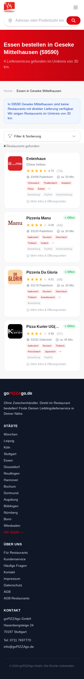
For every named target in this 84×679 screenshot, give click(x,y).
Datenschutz (13, 585)
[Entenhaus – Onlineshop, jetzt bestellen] (42, 180)
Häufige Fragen (15, 565)
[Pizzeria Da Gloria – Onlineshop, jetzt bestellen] (42, 291)
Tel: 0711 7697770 (17, 640)
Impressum (12, 579)
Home (8, 91)
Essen (8, 460)
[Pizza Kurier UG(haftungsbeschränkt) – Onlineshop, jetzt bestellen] (42, 345)
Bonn (7, 519)
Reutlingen (12, 473)
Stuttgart (10, 454)
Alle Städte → (14, 532)
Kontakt (9, 572)
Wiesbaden (12, 525)
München (11, 434)
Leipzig (9, 441)
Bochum (10, 486)
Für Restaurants (16, 552)
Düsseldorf (12, 467)
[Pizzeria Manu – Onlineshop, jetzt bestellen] (42, 237)
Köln (7, 447)
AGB (7, 592)
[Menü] (75, 7)
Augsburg (11, 499)
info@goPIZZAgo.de (19, 646)
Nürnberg (11, 512)
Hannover (11, 480)
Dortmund (11, 493)
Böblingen (11, 506)
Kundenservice (15, 559)
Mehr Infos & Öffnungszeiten (48, 201)
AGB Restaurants (16, 598)
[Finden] (73, 20)
